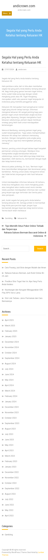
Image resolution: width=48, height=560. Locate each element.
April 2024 (9, 385)
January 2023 (10, 467)
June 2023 (9, 439)
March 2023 (10, 456)
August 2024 (10, 363)
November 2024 (12, 347)
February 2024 (11, 396)
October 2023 (11, 418)
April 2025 (9, 320)
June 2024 (9, 374)
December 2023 (12, 407)
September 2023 (12, 423)
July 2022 (9, 499)
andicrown (22, 69)
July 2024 (9, 369)
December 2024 (12, 342)
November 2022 (12, 477)
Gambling (8, 218)
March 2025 (10, 325)
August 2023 (10, 429)
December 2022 (12, 472)
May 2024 (9, 380)
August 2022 (10, 494)
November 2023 (12, 412)
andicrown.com (24, 6)
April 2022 (9, 515)
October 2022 (11, 483)
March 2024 (10, 391)
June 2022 (9, 505)
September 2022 (12, 488)
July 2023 (9, 434)
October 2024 (11, 353)
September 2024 (12, 358)
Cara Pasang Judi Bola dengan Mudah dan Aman (25, 267)
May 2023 (9, 445)
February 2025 (11, 331)
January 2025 (10, 336)
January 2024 (10, 401)
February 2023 (11, 461)
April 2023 (9, 450)
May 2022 (9, 510)
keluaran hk (22, 218)
